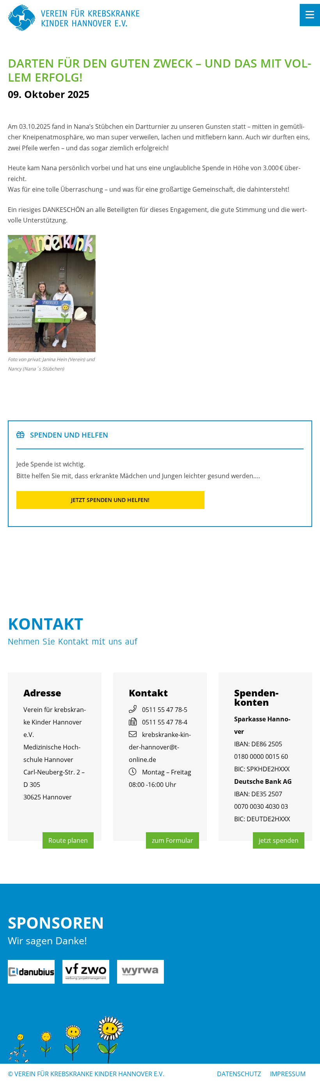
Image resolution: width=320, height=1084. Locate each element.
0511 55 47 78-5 (164, 709)
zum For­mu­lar (172, 840)
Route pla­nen (68, 840)
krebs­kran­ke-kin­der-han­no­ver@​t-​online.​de (160, 747)
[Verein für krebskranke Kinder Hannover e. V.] (129, 18)
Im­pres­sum (288, 1074)
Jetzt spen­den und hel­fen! (110, 500)
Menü (310, 15)
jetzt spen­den (279, 840)
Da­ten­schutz (239, 1074)
